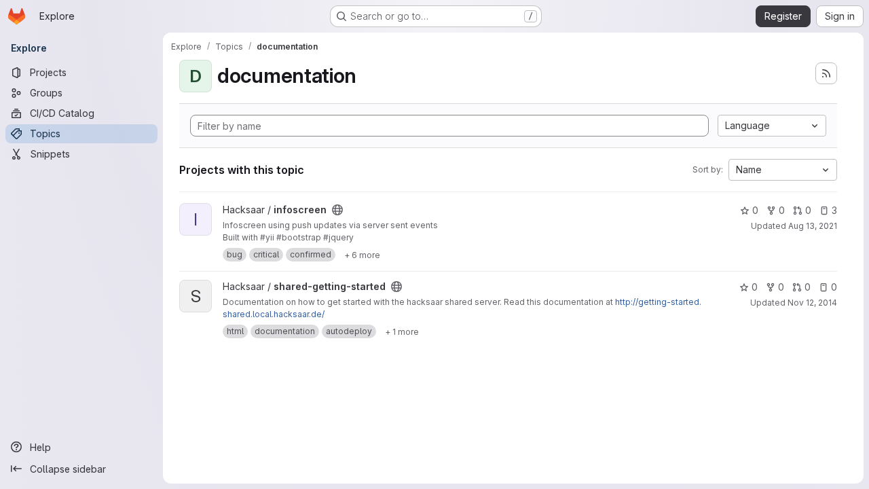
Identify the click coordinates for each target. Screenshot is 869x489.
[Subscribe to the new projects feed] (826, 73)
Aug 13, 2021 (812, 226)
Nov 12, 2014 (812, 302)
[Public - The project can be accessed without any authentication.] (337, 209)
